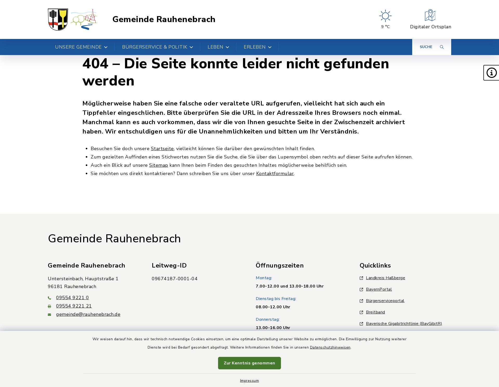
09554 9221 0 (72, 298)
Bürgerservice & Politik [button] (154, 47)
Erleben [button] (255, 47)
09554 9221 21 (74, 306)
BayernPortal (379, 289)
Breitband (375, 312)
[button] (491, 73)
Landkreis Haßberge (385, 278)
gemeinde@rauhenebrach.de (88, 314)
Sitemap (158, 165)
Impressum (249, 380)
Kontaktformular (275, 173)
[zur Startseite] (73, 19)
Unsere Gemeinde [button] (78, 47)
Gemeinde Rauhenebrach (164, 19)
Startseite (162, 148)
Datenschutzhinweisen (330, 347)
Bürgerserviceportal (385, 301)
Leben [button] (216, 47)
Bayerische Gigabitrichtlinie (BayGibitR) (404, 323)
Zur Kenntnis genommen (249, 363)
